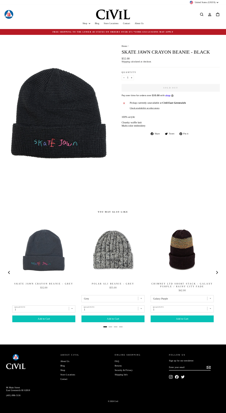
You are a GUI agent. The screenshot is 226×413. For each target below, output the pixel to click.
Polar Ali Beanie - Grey (113, 284)
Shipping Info (121, 375)
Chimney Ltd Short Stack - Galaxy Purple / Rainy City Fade (182, 285)
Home (124, 46)
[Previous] (9, 272)
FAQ (117, 361)
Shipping (126, 62)
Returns (118, 366)
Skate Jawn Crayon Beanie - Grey (43, 284)
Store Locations (111, 23)
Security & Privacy (124, 370)
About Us (139, 23)
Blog (97, 23)
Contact (126, 23)
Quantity (129, 72)
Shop (85, 23)
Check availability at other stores (144, 108)
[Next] (217, 272)
